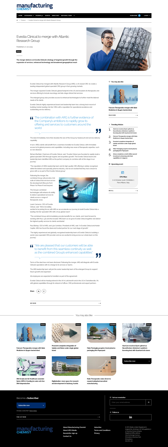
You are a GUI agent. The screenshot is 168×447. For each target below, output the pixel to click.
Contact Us (67, 436)
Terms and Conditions (102, 430)
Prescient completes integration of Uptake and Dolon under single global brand (124, 143)
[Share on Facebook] (44, 291)
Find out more (21, 417)
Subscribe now (129, 361)
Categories (28, 15)
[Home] (17, 20)
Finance (19, 51)
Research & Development (73, 357)
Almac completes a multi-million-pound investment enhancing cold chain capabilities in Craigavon (125, 156)
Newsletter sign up (70, 433)
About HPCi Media (70, 430)
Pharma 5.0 (39, 15)
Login (146, 15)
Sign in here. (33, 410)
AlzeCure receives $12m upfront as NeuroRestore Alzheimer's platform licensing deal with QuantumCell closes (125, 131)
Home (20, 15)
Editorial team (66, 15)
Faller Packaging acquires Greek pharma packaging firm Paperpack (125, 150)
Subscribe (133, 15)
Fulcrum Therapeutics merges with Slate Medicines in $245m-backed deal (125, 137)
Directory (55, 15)
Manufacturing (41, 357)
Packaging (113, 324)
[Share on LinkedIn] (39, 291)
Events (47, 15)
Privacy (97, 433)
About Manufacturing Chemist (74, 427)
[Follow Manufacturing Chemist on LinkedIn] (130, 418)
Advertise (97, 427)
